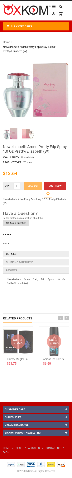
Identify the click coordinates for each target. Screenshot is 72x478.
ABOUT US (34, 448)
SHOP (19, 448)
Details (11, 253)
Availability (11, 157)
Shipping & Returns (19, 262)
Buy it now (55, 186)
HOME (6, 448)
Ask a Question (17, 223)
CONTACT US (53, 448)
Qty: (7, 185)
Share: (7, 234)
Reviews (11, 270)
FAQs (6, 452)
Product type (12, 162)
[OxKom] (36, 464)
